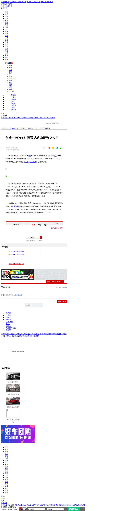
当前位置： (5, 128)
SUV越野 (9, 322)
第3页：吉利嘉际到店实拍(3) (16, 264)
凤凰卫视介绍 (81, 505)
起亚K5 (29, 334)
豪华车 (13, 99)
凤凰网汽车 (14, 2)
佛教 (6, 57)
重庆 (41, 118)
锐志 (45, 334)
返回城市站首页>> (57, 229)
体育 (6, 18)
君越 (65, 334)
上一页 (30, 237)
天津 (25, 118)
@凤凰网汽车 (16, 277)
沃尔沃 (32, 162)
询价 (10, 89)
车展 (38, 2)
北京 (2, 113)
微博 (6, 492)
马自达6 (35, 334)
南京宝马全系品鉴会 (13, 421)
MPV (13, 103)
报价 (10, 80)
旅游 (6, 36)
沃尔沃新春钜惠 (13, 394)
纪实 (2, 498)
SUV (12, 101)
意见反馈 (72, 505)
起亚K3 (20, 334)
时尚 (6, 21)
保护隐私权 (51, 505)
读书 (6, 38)
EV (55, 155)
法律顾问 (65, 505)
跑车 (13, 107)
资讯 (6, 12)
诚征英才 (43, 505)
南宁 (38, 118)
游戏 (6, 486)
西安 (45, 118)
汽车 (6, 27)
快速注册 (19, 295)
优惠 (10, 85)
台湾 (6, 451)
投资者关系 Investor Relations (23, 505)
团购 (10, 87)
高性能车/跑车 (11, 328)
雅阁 (2, 334)
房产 (6, 29)
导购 (10, 67)
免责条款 (58, 505)
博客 (6, 51)
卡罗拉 (54, 334)
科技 (6, 33)
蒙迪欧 (9, 334)
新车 (10, 65)
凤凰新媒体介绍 (6, 505)
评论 (6, 454)
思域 (25, 334)
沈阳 (12, 118)
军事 (6, 46)
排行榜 (11, 91)
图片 (10, 83)
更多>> (57, 223)
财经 (6, 14)
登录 (7, 6)
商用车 (29, 2)
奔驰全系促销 (13, 382)
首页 (6, 447)
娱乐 (6, 16)
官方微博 (4, 4)
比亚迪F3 (60, 334)
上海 (5, 118)
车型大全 (12, 78)
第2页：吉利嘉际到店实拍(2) (16, 254)
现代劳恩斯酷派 (22, 336)
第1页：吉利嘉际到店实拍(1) (16, 251)
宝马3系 (15, 334)
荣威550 (36, 336)
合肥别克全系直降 (13, 407)
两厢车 (13, 95)
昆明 (18, 118)
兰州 (28, 118)
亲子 (6, 25)
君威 (5, 334)
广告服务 (36, 505)
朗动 (8, 336)
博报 (6, 490)
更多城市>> (51, 118)
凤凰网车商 (22, 2)
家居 (6, 31)
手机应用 (49, 2)
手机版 (43, 2)
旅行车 (13, 105)
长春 (15, 118)
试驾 (10, 70)
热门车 (8, 313)
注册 (10, 6)
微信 (10, 4)
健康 (6, 23)
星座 (6, 59)
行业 (10, 74)
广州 (9, 118)
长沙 (22, 118)
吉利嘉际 (17, 206)
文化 (6, 42)
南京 (32, 118)
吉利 (26, 162)
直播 (2, 501)
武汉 (35, 118)
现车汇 (34, 2)
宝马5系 (40, 334)
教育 (6, 40)
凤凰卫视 (4, 8)
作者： (7, 277)
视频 (6, 49)
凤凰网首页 (5, 2)
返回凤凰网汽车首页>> (55, 281)
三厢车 (13, 97)
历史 (6, 44)
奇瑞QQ (31, 336)
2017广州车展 (45, 128)
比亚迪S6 (13, 336)
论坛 (6, 53)
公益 (6, 55)
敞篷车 (13, 109)
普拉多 (49, 334)
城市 (6, 488)
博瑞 (29, 155)
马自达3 (4, 336)
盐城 (22, 128)
